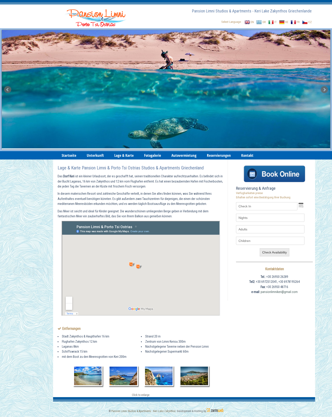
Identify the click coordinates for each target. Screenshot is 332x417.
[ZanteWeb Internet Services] (215, 411)
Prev (7, 89)
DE (286, 22)
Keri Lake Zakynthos (164, 411)
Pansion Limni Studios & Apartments (131, 411)
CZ (310, 22)
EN (252, 22)
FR (298, 22)
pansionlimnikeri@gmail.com (279, 292)
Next (324, 89)
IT (275, 22)
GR (264, 22)
